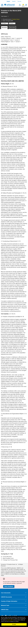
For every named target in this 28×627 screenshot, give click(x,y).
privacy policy (10, 620)
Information (12, 27)
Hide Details (4, 16)
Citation (4, 23)
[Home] (8, 5)
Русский (19, 1)
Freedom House (16, 19)
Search (20, 5)
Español (13, 1)
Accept (14, 624)
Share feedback (8, 586)
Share (12, 23)
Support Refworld (23, 6)
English (8, 1)
